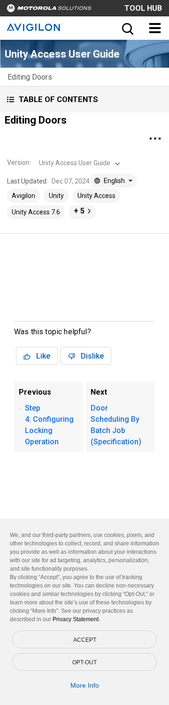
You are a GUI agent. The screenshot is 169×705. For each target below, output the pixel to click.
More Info (84, 685)
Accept (84, 640)
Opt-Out (84, 662)
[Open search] (126, 28)
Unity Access (96, 195)
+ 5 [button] (79, 210)
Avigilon (23, 195)
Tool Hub (143, 8)
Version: (19, 162)
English (114, 180)
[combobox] (78, 163)
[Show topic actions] (155, 138)
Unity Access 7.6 (36, 212)
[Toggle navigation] (155, 28)
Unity (56, 195)
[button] (84, 99)
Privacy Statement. (76, 619)
